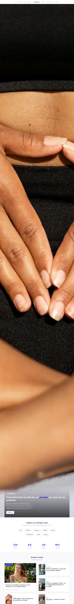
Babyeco (36, 2)
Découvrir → (10, 512)
